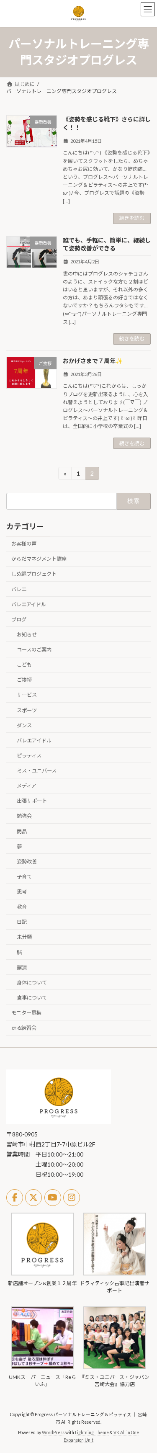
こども (24, 665)
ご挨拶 (24, 680)
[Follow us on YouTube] (52, 1197)
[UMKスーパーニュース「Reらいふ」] (42, 1367)
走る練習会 (23, 1028)
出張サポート (32, 801)
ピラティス (29, 755)
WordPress (53, 1432)
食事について (32, 997)
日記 (22, 922)
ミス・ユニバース (37, 771)
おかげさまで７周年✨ (93, 360)
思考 (22, 892)
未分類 (24, 937)
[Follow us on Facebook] (14, 1197)
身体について (32, 982)
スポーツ (27, 710)
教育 (22, 907)
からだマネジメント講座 (39, 559)
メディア (26, 786)
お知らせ (27, 634)
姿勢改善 (27, 861)
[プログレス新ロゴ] (58, 1122)
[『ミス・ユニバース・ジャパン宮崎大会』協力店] (114, 1367)
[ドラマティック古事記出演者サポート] (114, 1273)
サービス (27, 695)
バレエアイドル (28, 604)
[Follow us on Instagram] (71, 1197)
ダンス (24, 725)
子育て (24, 876)
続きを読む (131, 218)
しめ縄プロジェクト (34, 574)
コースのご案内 (34, 650)
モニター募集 (26, 1013)
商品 (22, 831)
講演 (22, 967)
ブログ (18, 619)
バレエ (18, 589)
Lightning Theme (92, 1432)
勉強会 (24, 816)
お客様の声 (23, 544)
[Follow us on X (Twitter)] (33, 1197)
